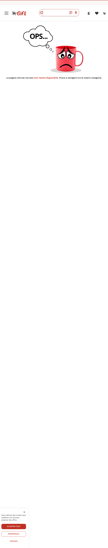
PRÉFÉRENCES (13, 534)
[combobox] (59, 12)
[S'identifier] (89, 14)
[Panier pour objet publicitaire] (104, 13)
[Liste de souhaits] (97, 14)
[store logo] (19, 13)
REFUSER (13, 541)
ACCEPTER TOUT (13, 526)
